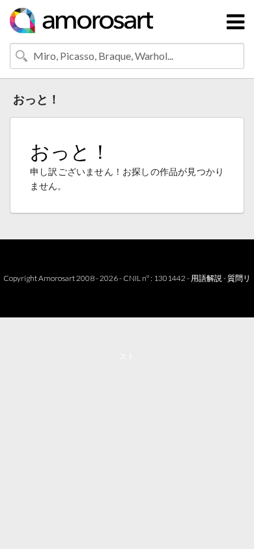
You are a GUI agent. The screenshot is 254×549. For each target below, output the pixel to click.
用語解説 (206, 278)
